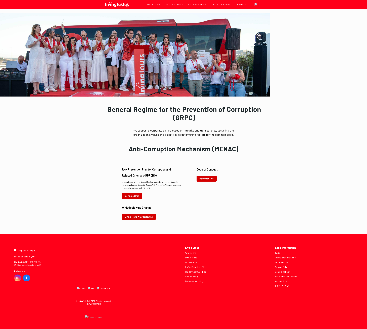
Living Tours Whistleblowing (139, 217)
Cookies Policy (281, 267)
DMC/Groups (191, 257)
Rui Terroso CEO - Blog (195, 271)
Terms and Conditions (285, 257)
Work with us (191, 262)
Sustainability (191, 276)
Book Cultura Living (194, 281)
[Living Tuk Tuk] (117, 4)
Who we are (190, 253)
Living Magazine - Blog (195, 267)
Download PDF (132, 196)
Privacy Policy (281, 262)
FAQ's (277, 253)
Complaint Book (282, 271)
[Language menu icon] (255, 4)
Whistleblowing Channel (286, 276)
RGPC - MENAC (282, 286)
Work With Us (281, 281)
